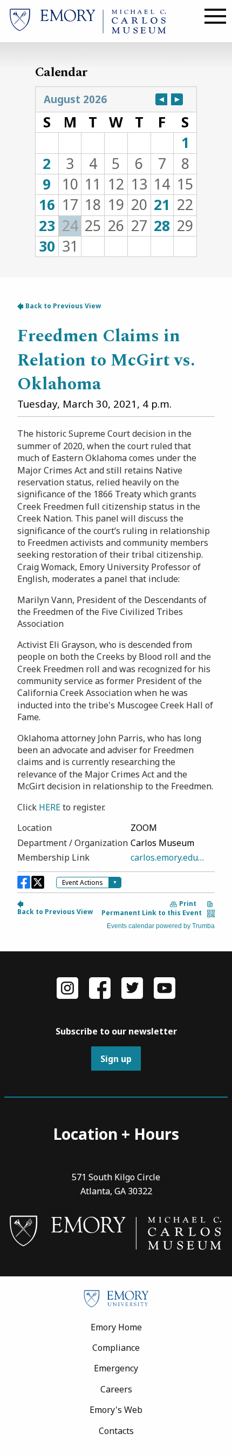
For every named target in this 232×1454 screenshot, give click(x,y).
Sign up (116, 1059)
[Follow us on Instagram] (67, 987)
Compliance (116, 1348)
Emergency (116, 1368)
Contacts (116, 1431)
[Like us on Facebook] (100, 987)
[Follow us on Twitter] (132, 987)
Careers (116, 1389)
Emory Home (116, 1327)
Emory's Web (116, 1410)
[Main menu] (215, 17)
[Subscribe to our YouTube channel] (164, 987)
